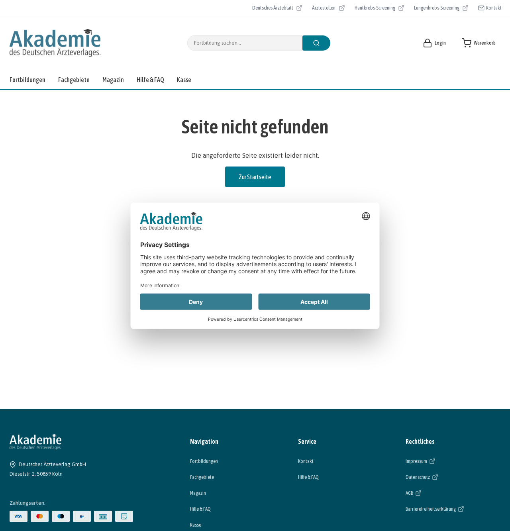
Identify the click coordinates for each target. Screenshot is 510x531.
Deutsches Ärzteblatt (272, 9)
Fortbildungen (27, 79)
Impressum (441, 461)
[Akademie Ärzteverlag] (55, 43)
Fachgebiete (74, 79)
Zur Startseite (255, 176)
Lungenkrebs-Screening (436, 9)
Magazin (113, 79)
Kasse (184, 79)
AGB (434, 493)
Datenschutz (442, 477)
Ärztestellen (328, 9)
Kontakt (494, 8)
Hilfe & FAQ (150, 79)
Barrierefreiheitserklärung (453, 509)
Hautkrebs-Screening (375, 9)
